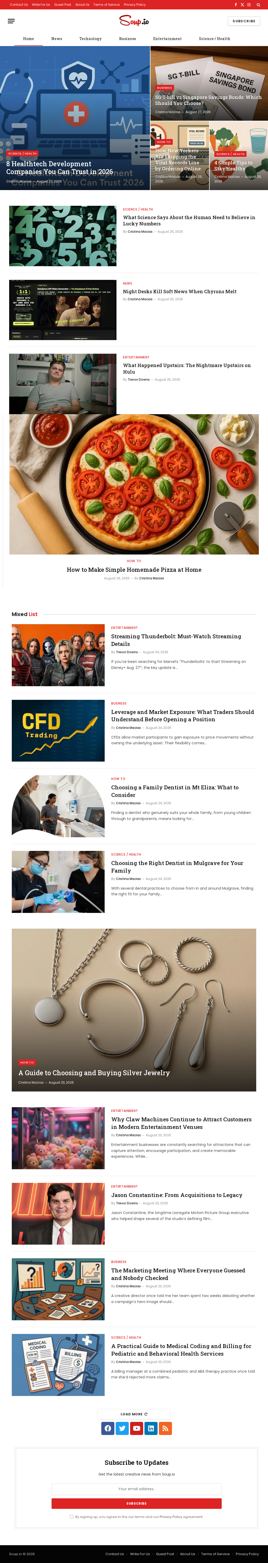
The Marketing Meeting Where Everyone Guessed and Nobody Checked (178, 1274)
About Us (82, 4)
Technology (90, 38)
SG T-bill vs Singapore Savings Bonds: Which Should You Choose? (208, 100)
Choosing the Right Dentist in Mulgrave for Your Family (177, 866)
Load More (132, 1414)
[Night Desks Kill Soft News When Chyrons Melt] (62, 310)
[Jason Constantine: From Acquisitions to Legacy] (58, 1214)
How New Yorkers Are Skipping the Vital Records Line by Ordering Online (178, 160)
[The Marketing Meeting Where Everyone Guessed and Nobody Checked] (58, 1289)
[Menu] (11, 21)
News (56, 38)
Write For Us (41, 4)
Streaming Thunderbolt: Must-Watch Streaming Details (176, 640)
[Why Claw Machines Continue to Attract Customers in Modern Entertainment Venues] (58, 1138)
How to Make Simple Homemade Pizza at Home (134, 569)
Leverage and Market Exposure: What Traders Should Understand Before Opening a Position (182, 715)
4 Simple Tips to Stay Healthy (233, 166)
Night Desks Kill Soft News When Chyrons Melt (180, 291)
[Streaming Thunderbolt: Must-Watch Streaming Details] (58, 655)
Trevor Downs (139, 379)
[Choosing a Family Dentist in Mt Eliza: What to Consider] (58, 806)
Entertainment (167, 38)
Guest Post (62, 4)
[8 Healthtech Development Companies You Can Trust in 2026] (75, 118)
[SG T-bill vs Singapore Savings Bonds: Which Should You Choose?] (209, 83)
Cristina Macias (19, 181)
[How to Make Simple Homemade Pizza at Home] (134, 484)
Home (28, 38)
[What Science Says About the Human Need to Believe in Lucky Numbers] (62, 236)
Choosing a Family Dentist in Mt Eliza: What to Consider (175, 791)
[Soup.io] (134, 21)
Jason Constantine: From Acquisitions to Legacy (177, 1195)
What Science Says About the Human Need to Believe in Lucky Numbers (189, 220)
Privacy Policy (135, 4)
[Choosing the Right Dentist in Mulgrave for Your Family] (58, 882)
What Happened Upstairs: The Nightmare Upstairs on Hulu (187, 368)
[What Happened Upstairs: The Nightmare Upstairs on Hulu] (62, 384)
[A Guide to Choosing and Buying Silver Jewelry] (134, 1010)
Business (127, 38)
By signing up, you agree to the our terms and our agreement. (139, 1517)
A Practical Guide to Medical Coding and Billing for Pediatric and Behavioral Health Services (181, 1349)
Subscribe (244, 21)
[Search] (258, 4)
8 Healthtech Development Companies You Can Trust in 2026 (59, 168)
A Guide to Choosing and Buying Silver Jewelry (94, 1073)
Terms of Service (106, 4)
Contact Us (19, 4)
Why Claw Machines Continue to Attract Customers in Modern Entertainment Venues (181, 1123)
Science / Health (214, 38)
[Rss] (165, 1428)
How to (164, 142)
